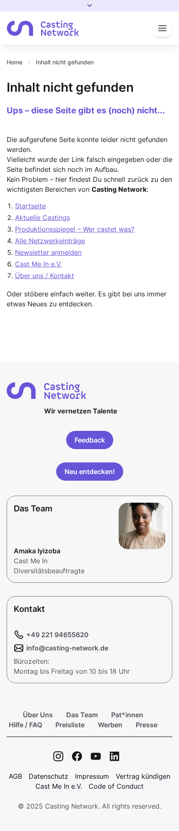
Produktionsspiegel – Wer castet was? (74, 229)
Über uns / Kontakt (44, 275)
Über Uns (38, 715)
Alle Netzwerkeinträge (50, 241)
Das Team (82, 715)
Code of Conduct (116, 786)
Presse (146, 725)
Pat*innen (127, 715)
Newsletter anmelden (48, 252)
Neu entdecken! (90, 471)
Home (14, 62)
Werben (110, 725)
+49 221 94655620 (57, 635)
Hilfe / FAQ (25, 725)
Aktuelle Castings (42, 217)
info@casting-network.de (67, 648)
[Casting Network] (43, 28)
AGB (15, 776)
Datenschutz (48, 776)
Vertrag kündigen (143, 776)
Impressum (92, 776)
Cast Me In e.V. (38, 264)
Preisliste (70, 725)
